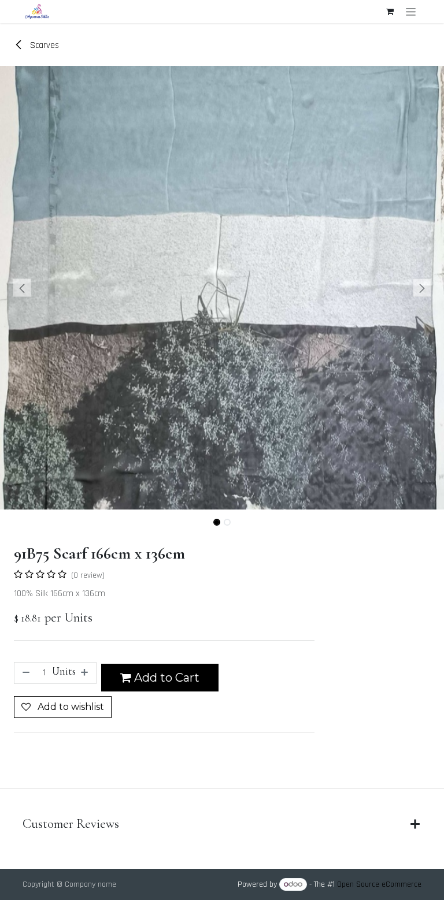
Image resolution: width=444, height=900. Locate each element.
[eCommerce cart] (389, 11)
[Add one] (85, 673)
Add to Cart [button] (165, 678)
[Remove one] (24, 673)
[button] (22, 287)
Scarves (43, 45)
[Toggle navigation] (410, 12)
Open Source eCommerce (379, 884)
